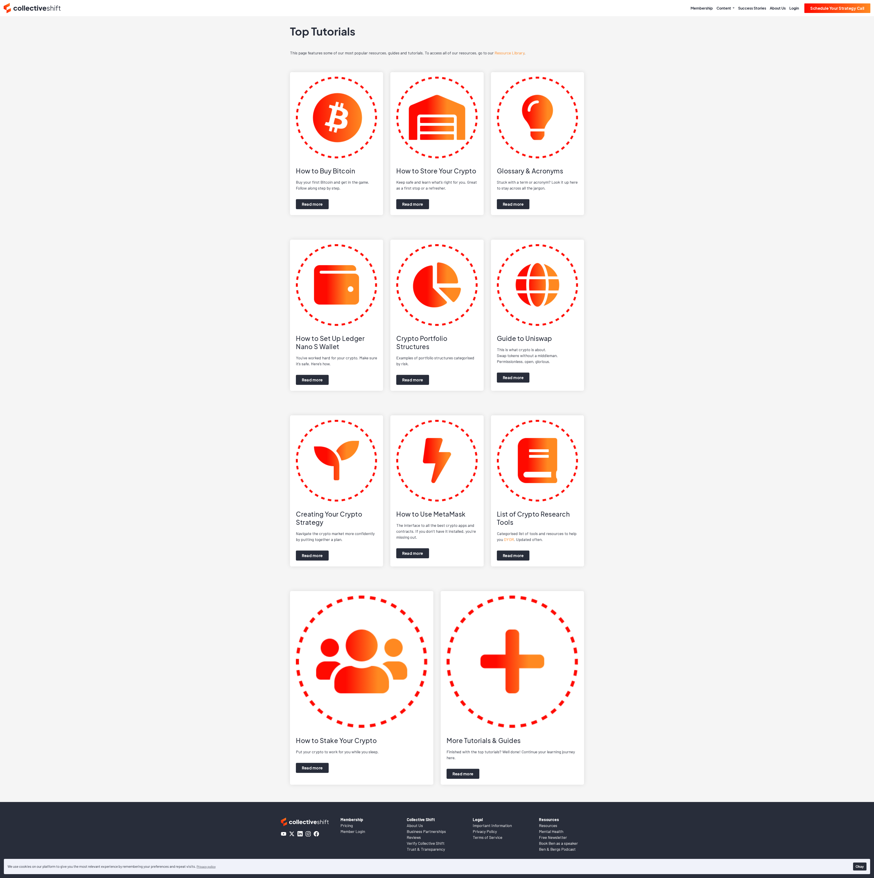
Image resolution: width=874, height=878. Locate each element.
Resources (548, 825)
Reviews (414, 837)
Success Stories (752, 8)
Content (724, 8)
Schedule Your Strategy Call (837, 8)
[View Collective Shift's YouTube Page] (283, 834)
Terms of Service (487, 837)
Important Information (492, 825)
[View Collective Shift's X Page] (292, 834)
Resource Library (509, 52)
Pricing (346, 825)
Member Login (352, 831)
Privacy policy (206, 866)
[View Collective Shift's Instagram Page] (308, 834)
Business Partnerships (426, 831)
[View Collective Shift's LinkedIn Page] (300, 834)
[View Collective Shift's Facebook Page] (316, 834)
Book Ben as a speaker (558, 843)
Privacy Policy (485, 831)
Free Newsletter (553, 837)
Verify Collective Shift (426, 843)
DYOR (509, 539)
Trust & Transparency (426, 849)
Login (794, 8)
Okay (860, 866)
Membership (702, 8)
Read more (312, 204)
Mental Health (551, 831)
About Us (778, 8)
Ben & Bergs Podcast (557, 849)
